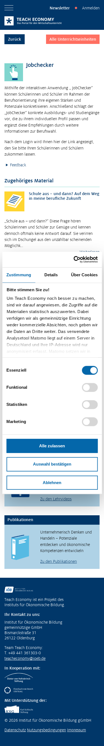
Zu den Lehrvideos (56, 499)
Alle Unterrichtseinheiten (72, 39)
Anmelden (91, 8)
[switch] (90, 387)
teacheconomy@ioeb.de (24, 658)
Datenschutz (15, 730)
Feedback (18, 165)
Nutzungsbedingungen (46, 730)
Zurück (14, 39)
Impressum (76, 730)
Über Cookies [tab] (84, 274)
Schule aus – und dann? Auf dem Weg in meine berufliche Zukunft (64, 196)
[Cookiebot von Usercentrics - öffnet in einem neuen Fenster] (74, 259)
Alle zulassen (52, 445)
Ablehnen (52, 482)
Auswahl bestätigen (52, 464)
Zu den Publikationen (58, 561)
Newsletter (60, 8)
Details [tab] (51, 274)
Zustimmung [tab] (18, 274)
